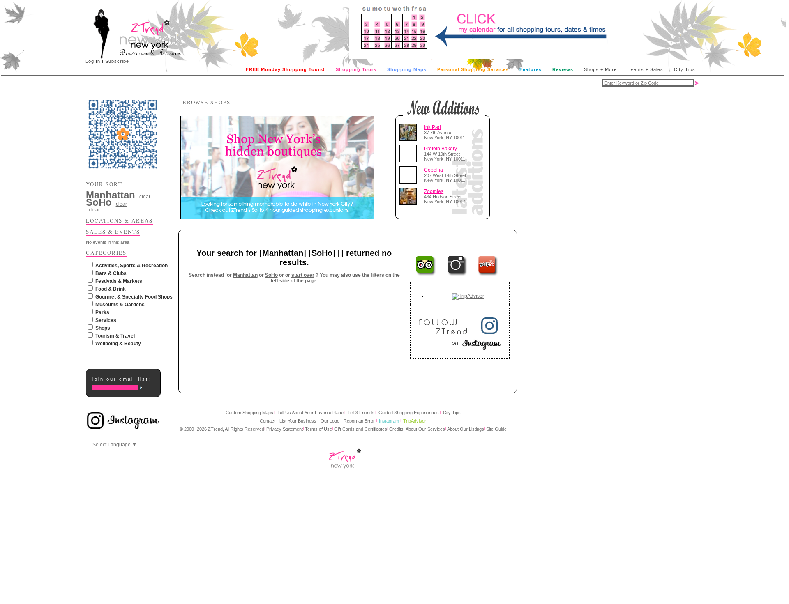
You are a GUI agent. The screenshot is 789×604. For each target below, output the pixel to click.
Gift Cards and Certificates (360, 429)
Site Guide (496, 429)
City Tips (684, 69)
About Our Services (425, 429)
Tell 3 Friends (361, 412)
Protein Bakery (440, 149)
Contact (267, 420)
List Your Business (297, 420)
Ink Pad (432, 127)
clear (144, 197)
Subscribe (117, 61)
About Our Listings (465, 429)
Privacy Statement (284, 429)
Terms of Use (318, 429)
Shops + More (600, 69)
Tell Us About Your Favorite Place (310, 412)
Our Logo (330, 420)
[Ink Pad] (409, 132)
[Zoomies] (409, 196)
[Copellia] (409, 175)
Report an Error (359, 420)
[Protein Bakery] (409, 153)
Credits (396, 429)
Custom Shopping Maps (249, 412)
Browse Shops (206, 102)
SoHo (271, 275)
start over (302, 275)
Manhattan (245, 275)
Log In (92, 61)
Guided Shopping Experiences (408, 412)
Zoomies (433, 191)
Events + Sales (645, 69)
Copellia (433, 170)
